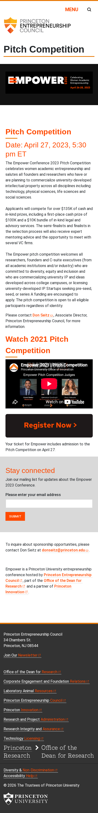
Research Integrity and (32, 729)
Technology (22, 738)
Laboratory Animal (28, 691)
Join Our (20, 655)
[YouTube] (16, 665)
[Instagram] (27, 665)
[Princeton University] (26, 798)
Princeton (21, 710)
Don (41, 315)
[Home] (37, 27)
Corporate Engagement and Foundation (45, 681)
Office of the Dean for (30, 672)
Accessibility (19, 776)
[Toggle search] (89, 9)
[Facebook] (5, 665)
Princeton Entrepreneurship (33, 700)
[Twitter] (11, 665)
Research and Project (34, 719)
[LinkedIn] (21, 665)
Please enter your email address (33, 494)
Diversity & (29, 770)
